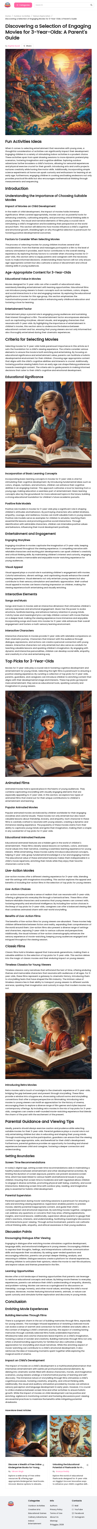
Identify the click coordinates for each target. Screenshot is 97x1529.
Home (8, 16)
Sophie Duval (14, 46)
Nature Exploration (41, 16)
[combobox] (63, 5)
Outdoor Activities (22, 16)
